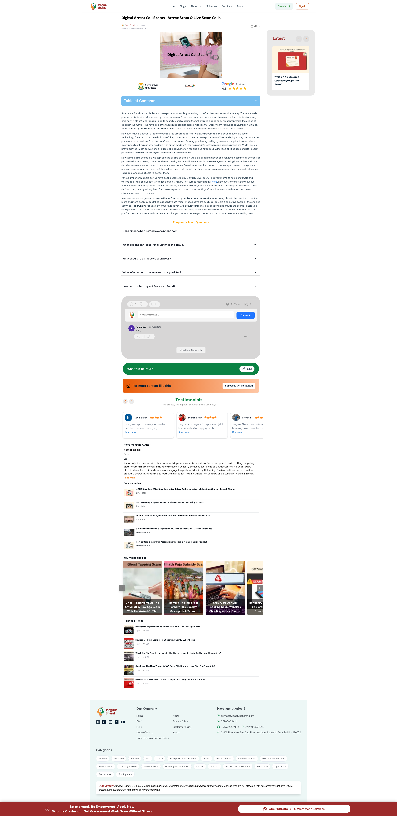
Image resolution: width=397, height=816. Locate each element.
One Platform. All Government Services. (297, 809)
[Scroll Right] (260, 588)
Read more (130, 432)
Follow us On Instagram (239, 385)
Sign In (302, 6)
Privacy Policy (180, 721)
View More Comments (191, 350)
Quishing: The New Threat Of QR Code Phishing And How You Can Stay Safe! (175, 666)
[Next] (306, 39)
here (214, 181)
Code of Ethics (144, 732)
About (176, 715)
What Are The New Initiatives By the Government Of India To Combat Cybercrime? (178, 653)
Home (139, 715)
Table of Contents (139, 101)
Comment (245, 315)
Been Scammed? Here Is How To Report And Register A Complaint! (170, 679)
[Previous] (299, 39)
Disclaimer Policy (182, 726)
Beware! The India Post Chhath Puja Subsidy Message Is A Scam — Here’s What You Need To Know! (184, 607)
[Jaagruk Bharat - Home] (113, 6)
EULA (139, 726)
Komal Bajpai (130, 25)
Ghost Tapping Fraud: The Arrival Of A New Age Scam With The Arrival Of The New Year (142, 607)
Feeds (176, 732)
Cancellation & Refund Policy (152, 738)
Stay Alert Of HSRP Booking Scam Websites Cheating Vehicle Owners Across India (225, 607)
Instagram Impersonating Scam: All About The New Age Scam (167, 626)
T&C (139, 721)
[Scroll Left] (122, 588)
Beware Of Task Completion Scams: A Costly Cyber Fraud (165, 640)
